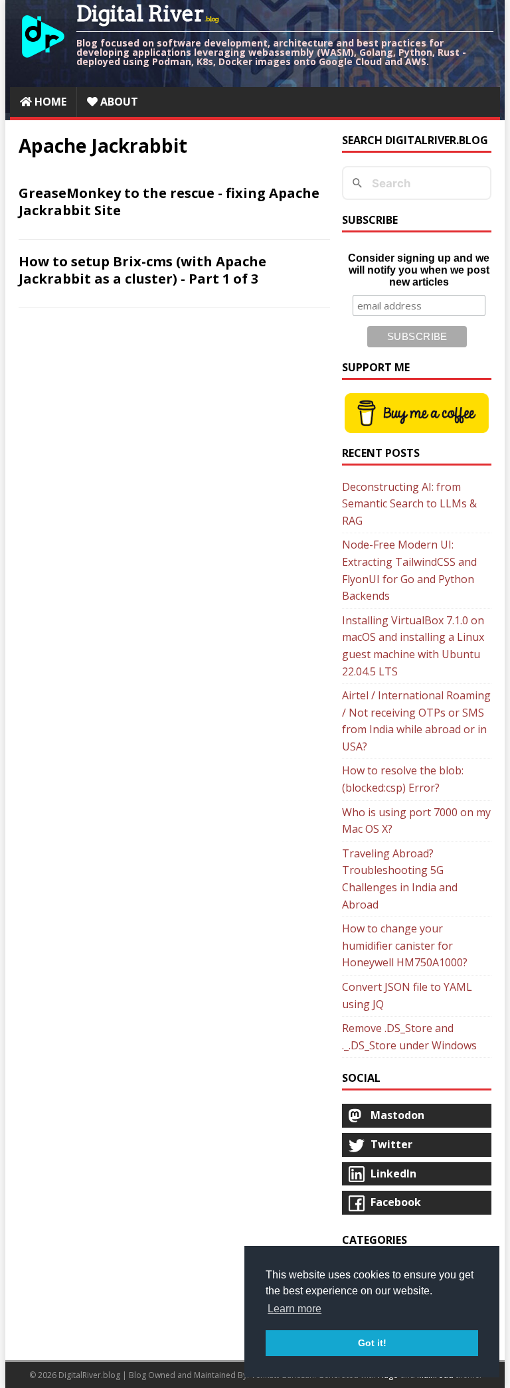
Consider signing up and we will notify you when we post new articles (418, 270)
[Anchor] (11, 193)
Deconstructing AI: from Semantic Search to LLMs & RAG (409, 503)
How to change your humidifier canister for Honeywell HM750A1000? (405, 945)
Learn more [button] (294, 1308)
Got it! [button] (372, 1343)
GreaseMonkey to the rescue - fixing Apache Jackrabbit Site (169, 201)
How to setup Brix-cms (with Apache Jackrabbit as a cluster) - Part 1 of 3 (142, 270)
